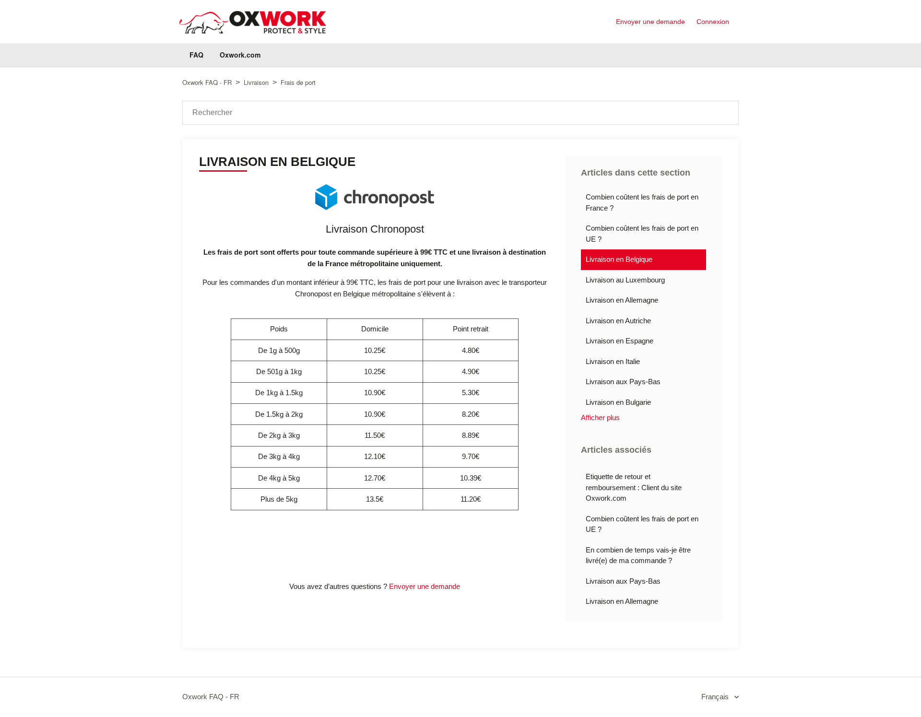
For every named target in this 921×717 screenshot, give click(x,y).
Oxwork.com (240, 54)
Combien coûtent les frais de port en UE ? (642, 233)
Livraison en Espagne (619, 341)
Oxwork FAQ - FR (207, 82)
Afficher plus (600, 417)
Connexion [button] (713, 21)
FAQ (196, 54)
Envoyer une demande (650, 21)
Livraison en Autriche (618, 321)
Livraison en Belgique (619, 259)
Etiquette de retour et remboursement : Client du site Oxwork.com (634, 487)
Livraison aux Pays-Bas (623, 381)
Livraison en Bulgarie (618, 402)
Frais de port (298, 82)
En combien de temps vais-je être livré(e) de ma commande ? (638, 555)
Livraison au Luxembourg (625, 280)
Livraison (257, 82)
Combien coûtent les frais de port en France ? (642, 202)
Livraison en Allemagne (622, 300)
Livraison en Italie (613, 361)
